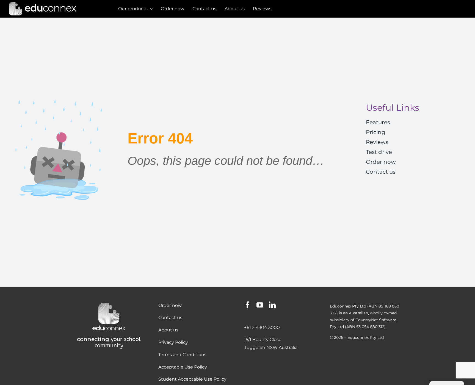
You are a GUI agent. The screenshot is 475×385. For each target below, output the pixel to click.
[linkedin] (272, 304)
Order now (170, 305)
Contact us (170, 317)
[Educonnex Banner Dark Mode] (42, 3)
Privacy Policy (173, 342)
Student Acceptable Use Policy (192, 379)
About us (168, 330)
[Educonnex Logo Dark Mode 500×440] (109, 303)
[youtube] (259, 304)
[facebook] (247, 304)
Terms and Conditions (182, 354)
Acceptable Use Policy (182, 367)
